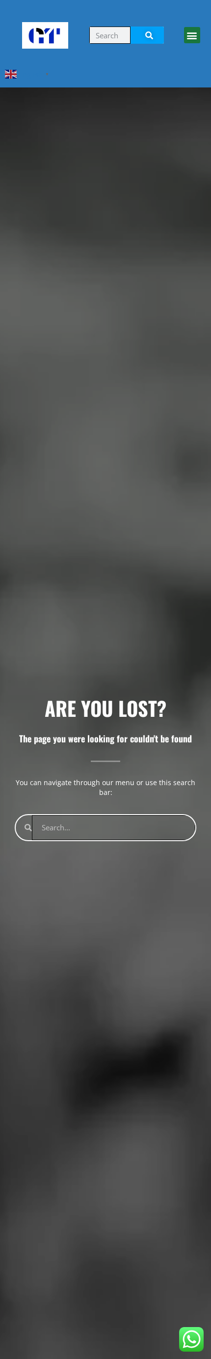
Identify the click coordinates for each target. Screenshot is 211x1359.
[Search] (147, 35)
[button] (192, 35)
